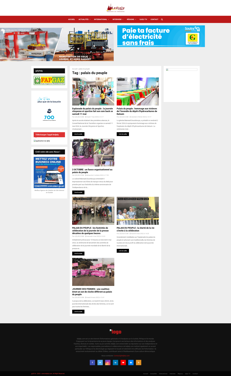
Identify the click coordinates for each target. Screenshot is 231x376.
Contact (154, 19)
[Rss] (138, 362)
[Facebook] (92, 362)
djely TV (143, 19)
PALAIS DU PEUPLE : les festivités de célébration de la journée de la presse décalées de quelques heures (90, 231)
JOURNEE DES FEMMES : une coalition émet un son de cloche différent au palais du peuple (92, 292)
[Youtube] (123, 362)
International (100, 19)
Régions (130, 19)
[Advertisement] (138, 155)
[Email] (131, 362)
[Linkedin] (115, 362)
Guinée (89, 140)
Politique (95, 140)
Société (146, 199)
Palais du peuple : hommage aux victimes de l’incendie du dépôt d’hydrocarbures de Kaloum (137, 111)
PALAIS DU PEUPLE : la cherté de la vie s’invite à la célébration (135, 229)
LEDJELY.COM (79, 117)
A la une (76, 140)
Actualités (84, 19)
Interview (117, 19)
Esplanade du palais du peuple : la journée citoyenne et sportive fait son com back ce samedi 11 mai (92, 111)
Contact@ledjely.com (122, 356)
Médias (89, 199)
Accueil (71, 19)
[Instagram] (107, 362)
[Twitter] (100, 362)
